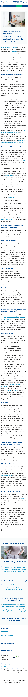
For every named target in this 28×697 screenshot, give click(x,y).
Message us (4, 631)
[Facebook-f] (2, 639)
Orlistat (8, 390)
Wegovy (12, 384)
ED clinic (22, 499)
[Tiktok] (10, 639)
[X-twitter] (15, 639)
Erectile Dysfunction (7, 33)
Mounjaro (18, 384)
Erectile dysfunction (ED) (9, 47)
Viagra (12, 414)
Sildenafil (4, 414)
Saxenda (4, 386)
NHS (24, 160)
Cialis (23, 412)
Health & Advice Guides (8, 31)
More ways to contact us (8, 635)
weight (8, 70)
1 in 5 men (14, 51)
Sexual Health (18, 31)
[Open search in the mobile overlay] (4, 2)
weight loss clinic (6, 475)
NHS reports (9, 175)
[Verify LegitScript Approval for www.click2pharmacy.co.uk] (14, 658)
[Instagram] (6, 639)
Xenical (15, 390)
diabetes (11, 197)
